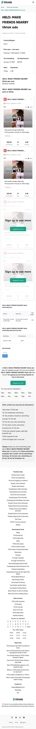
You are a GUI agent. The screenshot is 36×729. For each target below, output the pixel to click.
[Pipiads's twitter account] (16, 717)
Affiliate (18, 525)
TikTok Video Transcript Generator (18, 549)
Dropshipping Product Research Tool (18, 566)
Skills (18, 541)
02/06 (18, 633)
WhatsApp (18, 690)
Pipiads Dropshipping (18, 569)
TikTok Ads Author (18, 613)
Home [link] (3, 7)
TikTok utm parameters (18, 478)
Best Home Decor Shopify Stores (18, 594)
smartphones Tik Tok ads (10, 428)
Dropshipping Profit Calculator (18, 497)
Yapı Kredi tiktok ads (4, 393)
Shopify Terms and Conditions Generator (18, 510)
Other (28, 627)
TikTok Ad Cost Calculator (18, 495)
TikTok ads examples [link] (12, 7)
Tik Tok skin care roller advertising (13, 422)
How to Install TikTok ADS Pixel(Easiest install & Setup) (18, 678)
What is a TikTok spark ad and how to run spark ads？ (18, 671)
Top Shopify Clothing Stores (18, 588)
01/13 (18, 635)
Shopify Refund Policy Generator (18, 506)
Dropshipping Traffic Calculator (18, 489)
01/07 (24, 638)
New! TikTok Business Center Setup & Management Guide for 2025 (18, 652)
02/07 (11, 633)
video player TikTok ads (10, 409)
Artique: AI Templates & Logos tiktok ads (31, 396)
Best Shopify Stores (18, 579)
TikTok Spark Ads (18, 538)
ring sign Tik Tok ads (9, 419)
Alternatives (18, 552)
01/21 (11, 635)
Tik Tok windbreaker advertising (12, 413)
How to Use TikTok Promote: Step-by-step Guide (18, 661)
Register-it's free (18, 229)
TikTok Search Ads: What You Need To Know (18, 647)
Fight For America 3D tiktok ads (18, 396)
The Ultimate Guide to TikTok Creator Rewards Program (18, 656)
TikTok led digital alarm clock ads (13, 439)
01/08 (18, 638)
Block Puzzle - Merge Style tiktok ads (24, 393)
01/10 (24, 635)
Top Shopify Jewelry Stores (18, 585)
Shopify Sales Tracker (18, 475)
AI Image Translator (18, 558)
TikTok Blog (18, 604)
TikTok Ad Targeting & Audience (18, 480)
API (18, 693)
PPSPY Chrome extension (18, 522)
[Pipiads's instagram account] (24, 717)
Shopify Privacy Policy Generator (18, 503)
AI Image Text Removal (18, 561)
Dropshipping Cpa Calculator (18, 492)
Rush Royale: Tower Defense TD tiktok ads (11, 396)
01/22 (24, 633)
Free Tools (18, 519)
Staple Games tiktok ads (31, 393)
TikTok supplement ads (10, 436)
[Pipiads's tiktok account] (20, 717)
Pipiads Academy (18, 615)
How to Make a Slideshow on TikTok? (18, 675)
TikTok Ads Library (18, 544)
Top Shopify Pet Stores (18, 582)
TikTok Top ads (18, 607)
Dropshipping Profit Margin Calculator (18, 500)
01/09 (11, 638)
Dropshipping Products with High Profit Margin (18, 573)
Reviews (18, 555)
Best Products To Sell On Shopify (18, 591)
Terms (16, 722)
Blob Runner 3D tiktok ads (18, 393)
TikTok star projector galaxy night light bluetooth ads (14, 432)
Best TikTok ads (18, 610)
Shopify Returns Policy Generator (18, 513)
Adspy (18, 532)
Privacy (11, 722)
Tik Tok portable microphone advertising (15, 416)
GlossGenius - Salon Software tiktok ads (4, 396)
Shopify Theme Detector (18, 483)
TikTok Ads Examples (18, 601)
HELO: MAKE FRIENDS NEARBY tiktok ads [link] (13, 10)
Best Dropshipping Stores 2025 (18, 563)
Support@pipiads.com (18, 687)
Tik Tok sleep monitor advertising (13, 425)
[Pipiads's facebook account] (12, 717)
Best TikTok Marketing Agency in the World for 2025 (18, 666)
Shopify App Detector (18, 486)
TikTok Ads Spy (18, 535)
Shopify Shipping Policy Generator (18, 516)
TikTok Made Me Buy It (18, 577)
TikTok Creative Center (18, 547)
